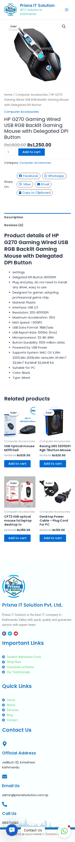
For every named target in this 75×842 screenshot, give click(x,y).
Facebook (30, 176)
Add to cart (31, 152)
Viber (27, 184)
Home (8, 95)
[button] (64, 26)
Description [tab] (13, 217)
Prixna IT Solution (37, 5)
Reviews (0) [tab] (13, 225)
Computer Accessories (31, 95)
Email (45, 184)
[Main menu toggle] (66, 9)
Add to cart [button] (17, 464)
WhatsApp (56, 176)
